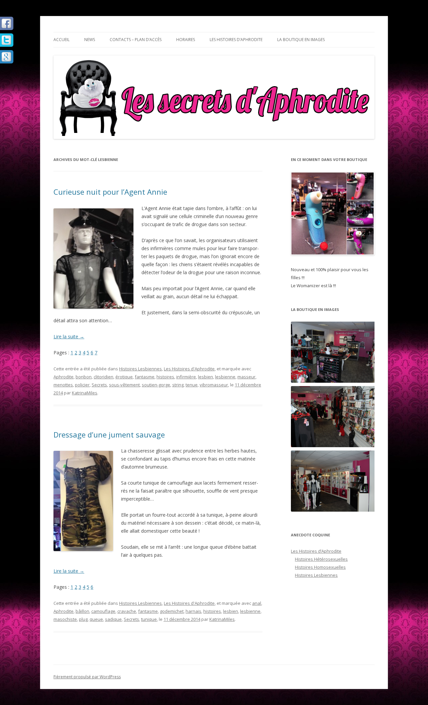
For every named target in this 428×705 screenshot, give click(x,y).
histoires (165, 377)
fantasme (144, 377)
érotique (124, 377)
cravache (126, 611)
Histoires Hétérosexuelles (321, 559)
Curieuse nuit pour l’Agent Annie (110, 192)
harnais (193, 611)
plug (83, 619)
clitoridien (103, 377)
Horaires (185, 39)
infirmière (186, 377)
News (89, 39)
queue (96, 619)
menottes (63, 385)
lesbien (205, 377)
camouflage (103, 611)
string (178, 385)
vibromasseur (214, 385)
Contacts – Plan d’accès (136, 39)
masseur (246, 377)
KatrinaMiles (84, 393)
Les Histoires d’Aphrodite (236, 39)
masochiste (65, 619)
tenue (192, 385)
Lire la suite (69, 336)
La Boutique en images (301, 39)
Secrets (99, 385)
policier (82, 385)
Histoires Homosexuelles (320, 567)
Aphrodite (64, 377)
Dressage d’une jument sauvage (109, 434)
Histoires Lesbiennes (140, 369)
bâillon (82, 611)
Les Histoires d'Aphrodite (189, 369)
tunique (149, 619)
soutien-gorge (156, 385)
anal (256, 603)
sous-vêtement (124, 385)
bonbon (84, 377)
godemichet (172, 611)
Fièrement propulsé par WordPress (87, 677)
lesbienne (225, 377)
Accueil (62, 39)
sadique (113, 619)
